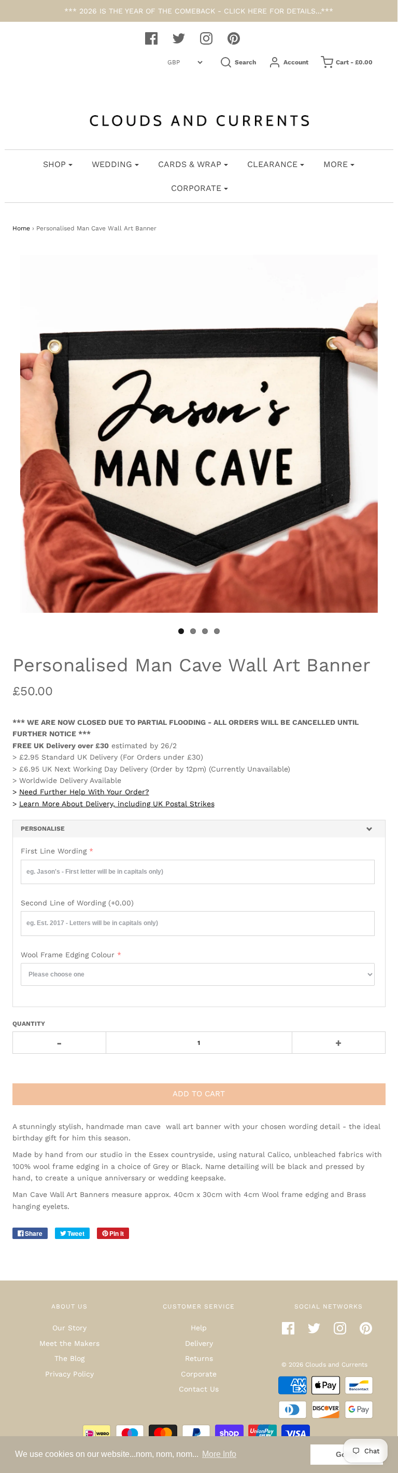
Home (21, 228)
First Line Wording (54, 851)
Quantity (28, 1023)
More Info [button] (219, 1454)
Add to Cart (199, 1093)
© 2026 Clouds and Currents (324, 1364)
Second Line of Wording (77, 903)
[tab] (199, 828)
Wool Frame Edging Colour (68, 955)
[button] (199, 828)
